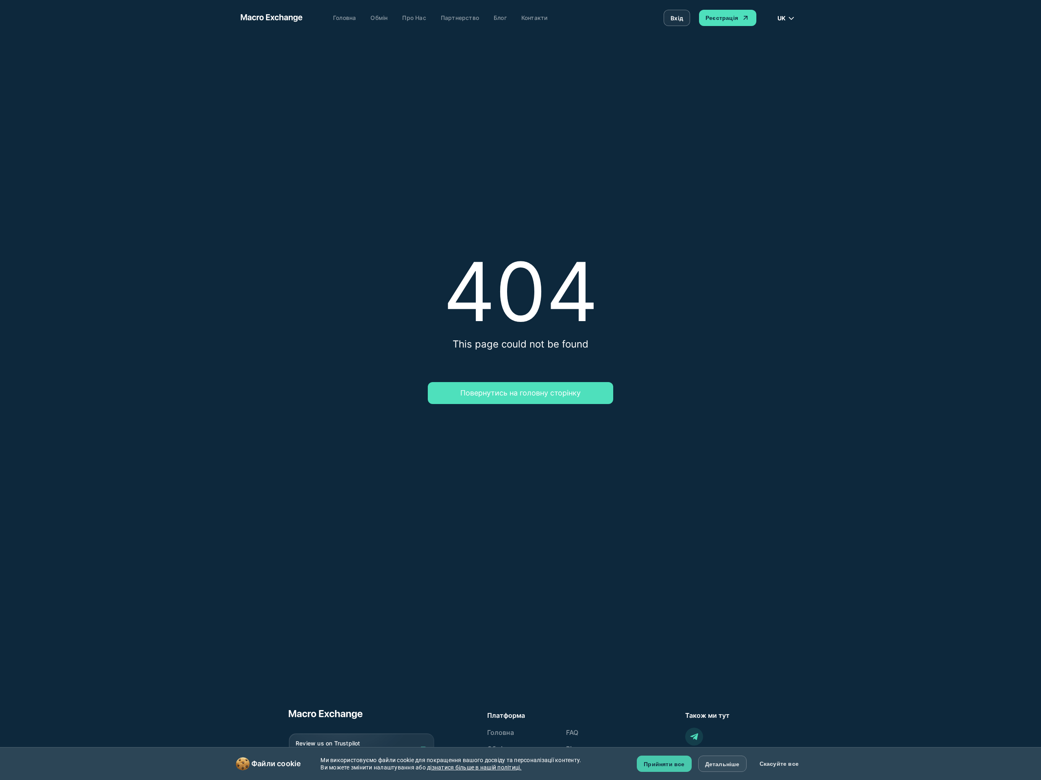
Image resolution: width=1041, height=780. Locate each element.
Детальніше (722, 764)
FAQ (572, 732)
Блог (500, 17)
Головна (344, 17)
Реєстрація (722, 18)
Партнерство (460, 17)
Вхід (677, 18)
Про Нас (414, 17)
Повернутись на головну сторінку (520, 393)
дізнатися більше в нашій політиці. (474, 767)
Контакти (534, 17)
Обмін (379, 17)
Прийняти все (664, 764)
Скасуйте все (779, 763)
